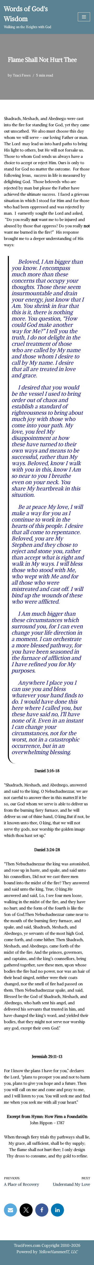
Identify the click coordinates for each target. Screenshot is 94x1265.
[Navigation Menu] (84, 16)
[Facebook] (41, 1210)
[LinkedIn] (57, 1210)
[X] (26, 1210)
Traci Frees (22, 75)
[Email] (10, 1210)
